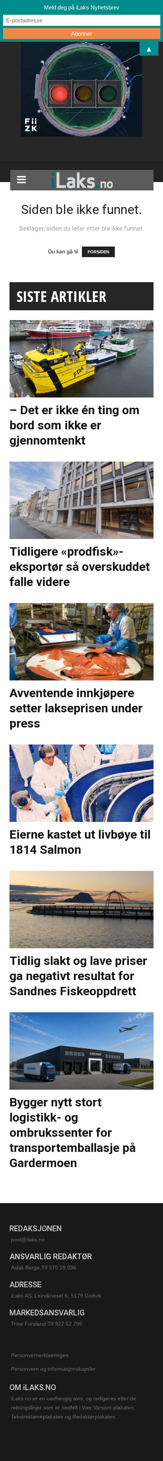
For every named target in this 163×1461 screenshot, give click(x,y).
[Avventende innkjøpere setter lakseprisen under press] (81, 641)
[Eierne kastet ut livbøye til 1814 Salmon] (81, 783)
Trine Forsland (28, 1324)
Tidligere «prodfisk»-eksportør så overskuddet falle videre (79, 566)
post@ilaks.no (28, 1239)
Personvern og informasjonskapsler (53, 1369)
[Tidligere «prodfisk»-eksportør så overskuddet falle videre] (81, 500)
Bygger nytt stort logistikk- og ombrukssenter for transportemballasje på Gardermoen (72, 1132)
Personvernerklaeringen (40, 1355)
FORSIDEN (98, 252)
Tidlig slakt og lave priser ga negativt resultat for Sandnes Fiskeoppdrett (78, 976)
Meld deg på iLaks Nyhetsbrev (81, 7)
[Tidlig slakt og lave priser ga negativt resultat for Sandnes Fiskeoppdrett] (81, 909)
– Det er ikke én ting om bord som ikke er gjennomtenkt (74, 425)
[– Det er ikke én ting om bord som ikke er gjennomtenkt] (81, 358)
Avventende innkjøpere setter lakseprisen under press (76, 708)
